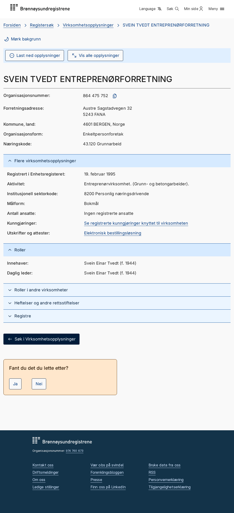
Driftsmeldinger (45, 472)
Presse (96, 479)
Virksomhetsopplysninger (88, 25)
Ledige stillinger (45, 487)
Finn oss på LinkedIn (108, 487)
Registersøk (42, 25)
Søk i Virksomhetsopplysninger (45, 339)
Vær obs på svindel (107, 465)
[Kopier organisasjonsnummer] (114, 95)
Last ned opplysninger (38, 55)
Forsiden (12, 25)
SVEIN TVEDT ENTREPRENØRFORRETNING (166, 25)
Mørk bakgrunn (26, 39)
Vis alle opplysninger (99, 55)
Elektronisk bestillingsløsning (112, 233)
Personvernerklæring (166, 479)
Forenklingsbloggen (107, 472)
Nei (39, 383)
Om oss (38, 479)
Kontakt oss (42, 465)
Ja (15, 383)
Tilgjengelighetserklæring (170, 487)
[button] (151, 8)
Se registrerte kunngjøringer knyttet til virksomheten (136, 223)
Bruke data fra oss (165, 465)
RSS (152, 472)
